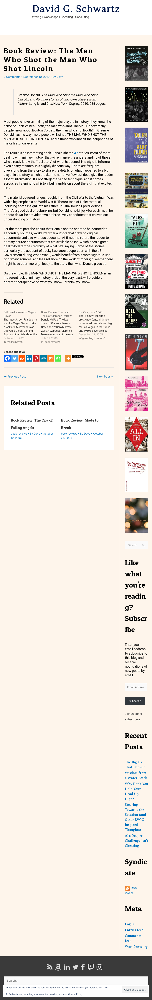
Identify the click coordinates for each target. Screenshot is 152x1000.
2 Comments (12, 77)
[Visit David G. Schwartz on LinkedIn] (67, 968)
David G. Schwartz (76, 8)
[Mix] (50, 358)
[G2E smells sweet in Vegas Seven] (22, 327)
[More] (68, 358)
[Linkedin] (29, 358)
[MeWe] (43, 358)
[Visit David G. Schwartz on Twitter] (75, 968)
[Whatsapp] (58, 358)
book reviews (19, 433)
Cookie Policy (75, 994)
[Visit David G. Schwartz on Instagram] (99, 968)
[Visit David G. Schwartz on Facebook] (83, 968)
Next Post (105, 376)
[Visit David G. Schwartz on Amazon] (58, 968)
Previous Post (15, 376)
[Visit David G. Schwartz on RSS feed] (49, 968)
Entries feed (134, 930)
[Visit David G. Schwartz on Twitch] (90, 968)
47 (76, 153)
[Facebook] (7, 358)
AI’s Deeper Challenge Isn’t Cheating (136, 841)
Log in (130, 924)
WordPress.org (136, 947)
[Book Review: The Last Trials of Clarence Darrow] (60, 327)
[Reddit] (22, 358)
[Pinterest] (36, 358)
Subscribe (135, 701)
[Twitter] (14, 358)
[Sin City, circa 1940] (97, 325)
